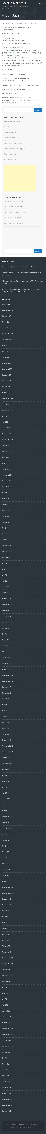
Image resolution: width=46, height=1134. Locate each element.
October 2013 (6, 687)
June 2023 (5, 322)
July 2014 (5, 634)
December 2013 (7, 675)
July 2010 (5, 917)
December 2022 (7, 334)
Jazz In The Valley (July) (12, 218)
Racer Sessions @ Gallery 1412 (15, 149)
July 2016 (5, 528)
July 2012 (5, 775)
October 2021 (6, 375)
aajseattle (20, 23)
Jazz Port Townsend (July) (13, 223)
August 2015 (6, 557)
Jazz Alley (7, 127)
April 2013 (5, 722)
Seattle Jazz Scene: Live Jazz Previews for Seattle (19, 267)
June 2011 (5, 852)
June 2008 (5, 1064)
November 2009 (7, 964)
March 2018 (6, 510)
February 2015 (7, 593)
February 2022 (7, 357)
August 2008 (6, 1052)
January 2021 (6, 392)
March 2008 (6, 1082)
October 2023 (6, 316)
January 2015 (6, 599)
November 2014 (7, 610)
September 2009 (7, 975)
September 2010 (7, 905)
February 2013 (7, 734)
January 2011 (6, 881)
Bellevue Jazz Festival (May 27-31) (16, 207)
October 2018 (6, 481)
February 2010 (7, 946)
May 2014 (5, 646)
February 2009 (7, 1017)
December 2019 (7, 440)
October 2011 (6, 828)
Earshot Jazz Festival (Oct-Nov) (15, 212)
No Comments (31, 23)
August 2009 (6, 981)
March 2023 (6, 328)
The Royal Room (10, 132)
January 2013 (6, 740)
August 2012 (6, 769)
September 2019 (7, 451)
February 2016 (7, 540)
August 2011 (6, 840)
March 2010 (6, 940)
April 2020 (5, 422)
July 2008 (5, 1058)
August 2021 (6, 387)
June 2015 (5, 569)
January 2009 (6, 1023)
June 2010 (5, 922)
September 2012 (7, 763)
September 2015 (7, 551)
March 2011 (6, 869)
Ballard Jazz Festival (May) (13, 201)
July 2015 (5, 563)
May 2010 (5, 928)
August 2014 (6, 628)
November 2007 (7, 1105)
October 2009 (6, 970)
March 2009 (6, 1011)
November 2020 (7, 398)
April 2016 (5, 534)
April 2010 (5, 934)
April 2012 (5, 793)
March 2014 (6, 658)
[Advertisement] (20, 178)
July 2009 (5, 987)
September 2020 (7, 410)
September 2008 (7, 1046)
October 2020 (6, 404)
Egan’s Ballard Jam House (13, 143)
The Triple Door (9, 138)
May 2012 (5, 787)
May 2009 (5, 999)
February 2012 (7, 805)
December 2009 (7, 958)
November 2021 (7, 369)
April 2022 (5, 351)
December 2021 (7, 363)
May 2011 (5, 858)
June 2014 (5, 640)
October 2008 (6, 1040)
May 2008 (5, 1070)
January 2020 (6, 434)
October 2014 (6, 616)
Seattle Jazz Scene (14, 3)
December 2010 (7, 887)
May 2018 (5, 504)
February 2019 (7, 469)
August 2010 (6, 911)
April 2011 (5, 864)
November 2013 (7, 681)
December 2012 (7, 746)
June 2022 (5, 345)
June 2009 (5, 993)
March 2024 (6, 304)
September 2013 (7, 693)
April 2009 (5, 1005)
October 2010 (6, 899)
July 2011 (5, 846)
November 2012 (7, 752)
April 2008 (5, 1076)
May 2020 (5, 416)
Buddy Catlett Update (17, 98)
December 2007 (7, 1099)
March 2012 (6, 799)
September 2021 (7, 381)
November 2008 (7, 1034)
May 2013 (5, 716)
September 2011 (7, 834)
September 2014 (7, 622)
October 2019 (6, 445)
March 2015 (6, 587)
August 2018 (6, 487)
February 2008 (7, 1087)
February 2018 (7, 516)
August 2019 (6, 457)
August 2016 (6, 522)
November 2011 (7, 822)
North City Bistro (10, 160)
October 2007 (6, 1111)
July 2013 (5, 705)
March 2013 (6, 728)
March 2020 (6, 428)
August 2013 (6, 699)
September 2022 (7, 339)
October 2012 (6, 758)
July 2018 (5, 493)
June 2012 (5, 781)
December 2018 (7, 475)
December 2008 (7, 1029)
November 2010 (7, 893)
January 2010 (6, 952)
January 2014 (6, 669)
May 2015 (5, 575)
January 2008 (6, 1093)
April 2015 (5, 581)
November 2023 (7, 310)
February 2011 (7, 875)
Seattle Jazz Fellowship (12, 121)
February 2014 (7, 663)
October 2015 (6, 546)
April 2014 (5, 652)
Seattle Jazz (16, 94)
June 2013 (5, 711)
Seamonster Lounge (11, 154)
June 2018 (5, 498)
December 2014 (7, 604)
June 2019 (5, 463)
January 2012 (6, 811)
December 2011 (7, 816)
